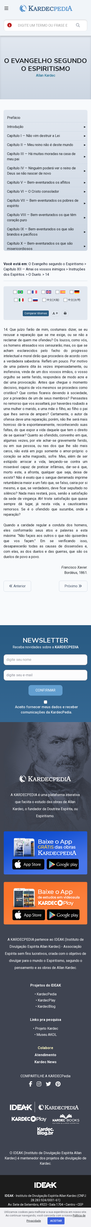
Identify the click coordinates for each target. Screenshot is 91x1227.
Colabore (45, 1048)
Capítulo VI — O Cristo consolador (33, 191)
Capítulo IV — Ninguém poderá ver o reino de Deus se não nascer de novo (41, 171)
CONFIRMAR (45, 690)
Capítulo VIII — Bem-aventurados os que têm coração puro (41, 217)
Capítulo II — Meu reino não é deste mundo (40, 145)
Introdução (15, 127)
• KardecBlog (45, 1006)
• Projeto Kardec (45, 1028)
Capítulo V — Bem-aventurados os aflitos (38, 182)
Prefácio (13, 118)
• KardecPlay (45, 1000)
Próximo (71, 586)
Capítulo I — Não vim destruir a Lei (33, 136)
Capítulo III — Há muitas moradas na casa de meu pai (41, 156)
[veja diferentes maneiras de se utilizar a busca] (9, 25)
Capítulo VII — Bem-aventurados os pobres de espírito (42, 203)
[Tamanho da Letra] (55, 313)
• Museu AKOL (45, 1035)
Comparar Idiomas (36, 313)
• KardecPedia (46, 994)
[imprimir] (65, 313)
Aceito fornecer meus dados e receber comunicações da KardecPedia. (46, 709)
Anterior (19, 586)
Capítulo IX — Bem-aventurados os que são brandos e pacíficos (40, 232)
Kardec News (45, 1062)
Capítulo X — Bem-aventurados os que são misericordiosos (40, 246)
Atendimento (45, 1055)
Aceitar (56, 1220)
